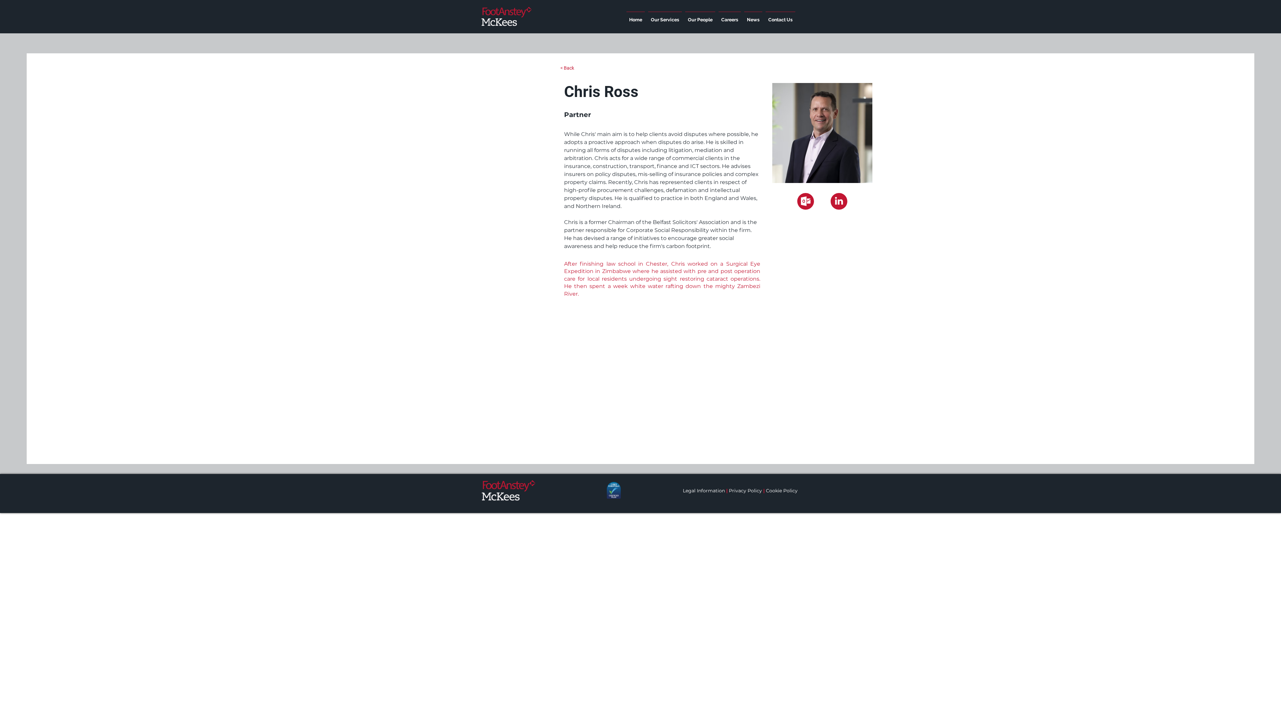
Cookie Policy (782, 491)
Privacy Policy (745, 491)
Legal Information (704, 491)
